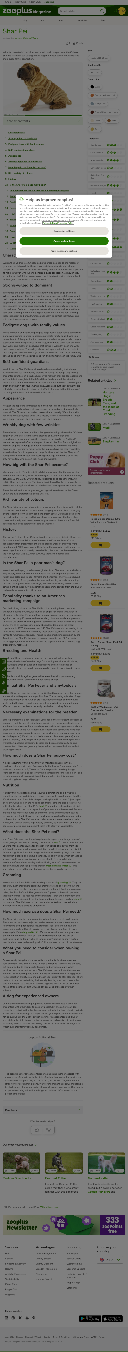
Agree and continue (64, 241)
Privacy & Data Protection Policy (58, 223)
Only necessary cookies (64, 251)
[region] (64, 226)
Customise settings (64, 231)
